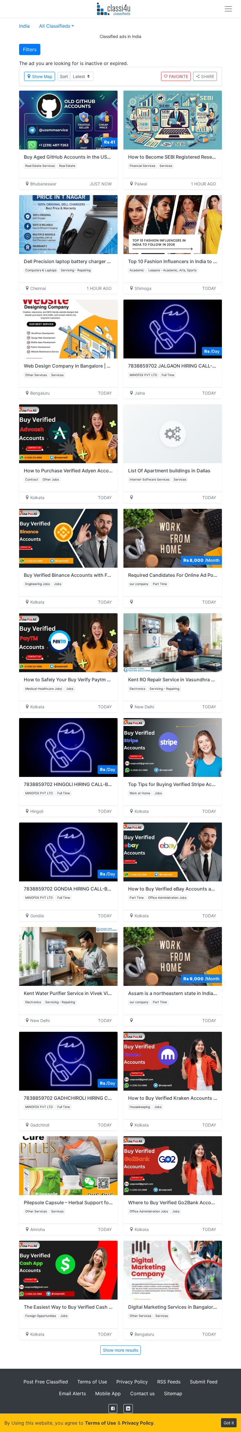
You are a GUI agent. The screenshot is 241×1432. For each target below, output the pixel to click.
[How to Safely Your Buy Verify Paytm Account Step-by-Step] (68, 642)
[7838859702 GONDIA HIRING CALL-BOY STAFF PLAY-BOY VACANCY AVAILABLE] (68, 852)
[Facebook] (112, 1408)
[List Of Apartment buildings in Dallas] (172, 433)
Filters (29, 49)
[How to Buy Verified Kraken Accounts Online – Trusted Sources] (172, 1061)
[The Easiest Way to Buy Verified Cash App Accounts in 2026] (68, 1270)
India (24, 26)
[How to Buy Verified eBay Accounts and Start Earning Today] (172, 852)
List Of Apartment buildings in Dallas (169, 471)
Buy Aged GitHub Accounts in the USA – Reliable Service (87, 157)
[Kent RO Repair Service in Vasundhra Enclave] (172, 642)
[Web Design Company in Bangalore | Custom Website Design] (68, 329)
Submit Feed (203, 1382)
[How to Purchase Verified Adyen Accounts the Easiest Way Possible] (68, 433)
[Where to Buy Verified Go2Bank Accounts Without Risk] (172, 1165)
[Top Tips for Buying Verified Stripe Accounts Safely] (172, 747)
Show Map (42, 76)
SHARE (207, 76)
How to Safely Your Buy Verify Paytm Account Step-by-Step (91, 679)
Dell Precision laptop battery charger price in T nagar (83, 261)
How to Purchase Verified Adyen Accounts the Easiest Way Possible (100, 471)
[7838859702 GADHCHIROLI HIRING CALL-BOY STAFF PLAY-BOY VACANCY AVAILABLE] (68, 1061)
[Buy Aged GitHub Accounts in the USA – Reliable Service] (68, 120)
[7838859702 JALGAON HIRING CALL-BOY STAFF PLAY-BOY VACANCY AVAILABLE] (172, 329)
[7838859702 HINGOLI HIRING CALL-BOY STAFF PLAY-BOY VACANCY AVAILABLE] (68, 747)
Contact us (142, 1393)
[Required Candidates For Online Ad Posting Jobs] (172, 538)
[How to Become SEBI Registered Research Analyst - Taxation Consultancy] (172, 120)
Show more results (120, 1350)
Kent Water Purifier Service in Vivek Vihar (69, 993)
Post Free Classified (46, 1382)
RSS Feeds (168, 1382)
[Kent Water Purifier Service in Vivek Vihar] (68, 956)
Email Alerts (72, 1393)
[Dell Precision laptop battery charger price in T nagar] (68, 224)
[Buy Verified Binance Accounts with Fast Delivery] (68, 538)
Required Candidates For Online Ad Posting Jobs (182, 575)
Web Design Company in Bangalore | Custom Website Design (92, 366)
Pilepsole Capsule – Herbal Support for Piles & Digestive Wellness (97, 1202)
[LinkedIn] (128, 1408)
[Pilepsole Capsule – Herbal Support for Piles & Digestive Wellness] (68, 1165)
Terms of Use (92, 1382)
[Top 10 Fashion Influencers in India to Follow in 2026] (172, 224)
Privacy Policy (132, 1382)
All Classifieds (54, 26)
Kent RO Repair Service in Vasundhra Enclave (178, 679)
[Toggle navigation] (228, 8)
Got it (229, 1422)
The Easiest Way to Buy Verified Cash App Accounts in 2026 (91, 1307)
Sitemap (173, 1393)
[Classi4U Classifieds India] (115, 8)
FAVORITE (178, 76)
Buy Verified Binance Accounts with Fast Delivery (79, 575)
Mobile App (108, 1393)
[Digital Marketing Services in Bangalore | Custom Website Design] (172, 1270)
